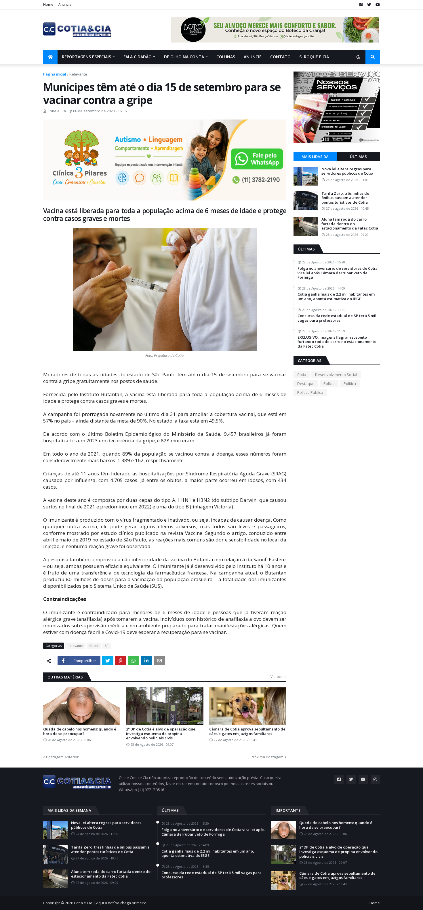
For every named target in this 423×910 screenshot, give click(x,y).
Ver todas (278, 676)
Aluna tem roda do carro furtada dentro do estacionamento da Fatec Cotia (349, 224)
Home (48, 4)
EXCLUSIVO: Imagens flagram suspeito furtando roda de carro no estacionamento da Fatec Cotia (337, 342)
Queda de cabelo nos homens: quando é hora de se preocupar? (79, 731)
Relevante (78, 74)
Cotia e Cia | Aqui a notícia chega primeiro (110, 902)
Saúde (94, 645)
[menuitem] (50, 57)
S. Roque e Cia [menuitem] (314, 56)
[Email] (159, 660)
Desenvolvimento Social (336, 374)
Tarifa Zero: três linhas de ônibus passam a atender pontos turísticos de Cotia (345, 198)
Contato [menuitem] (280, 56)
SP (106, 645)
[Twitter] (107, 660)
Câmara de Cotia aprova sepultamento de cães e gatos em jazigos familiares (247, 731)
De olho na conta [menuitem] (184, 56)
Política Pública (310, 392)
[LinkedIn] (146, 660)
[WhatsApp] (133, 660)
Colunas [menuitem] (225, 56)
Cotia (301, 374)
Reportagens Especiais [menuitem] (86, 56)
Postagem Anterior (62, 756)
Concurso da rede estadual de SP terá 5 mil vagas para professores (337, 318)
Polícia (329, 383)
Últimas (358, 156)
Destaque (306, 383)
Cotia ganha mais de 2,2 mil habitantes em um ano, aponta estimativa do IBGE (336, 296)
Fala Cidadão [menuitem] (137, 56)
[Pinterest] (120, 660)
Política (350, 383)
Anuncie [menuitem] (253, 56)
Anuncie (64, 4)
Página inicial (54, 74)
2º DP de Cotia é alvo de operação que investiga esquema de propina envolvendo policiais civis (160, 734)
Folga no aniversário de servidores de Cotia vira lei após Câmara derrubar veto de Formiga (338, 273)
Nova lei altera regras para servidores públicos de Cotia (347, 171)
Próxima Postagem (267, 756)
